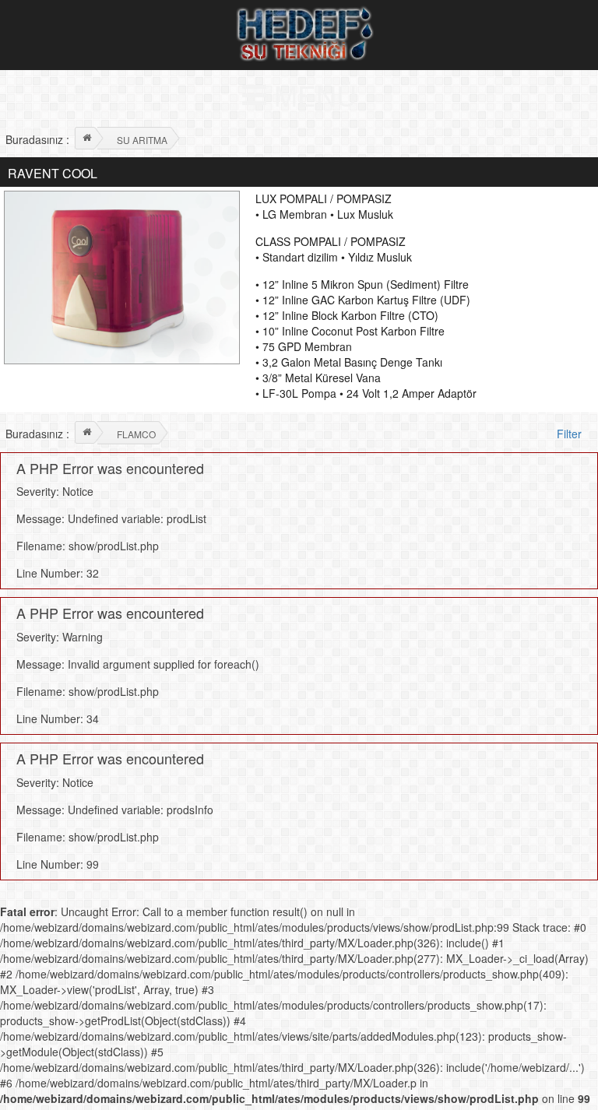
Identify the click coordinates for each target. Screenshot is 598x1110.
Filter (571, 433)
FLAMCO (136, 434)
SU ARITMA (142, 139)
